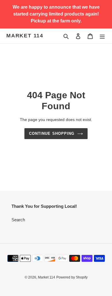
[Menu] (102, 36)
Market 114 (24, 36)
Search (18, 219)
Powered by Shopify (72, 277)
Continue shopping (51, 133)
